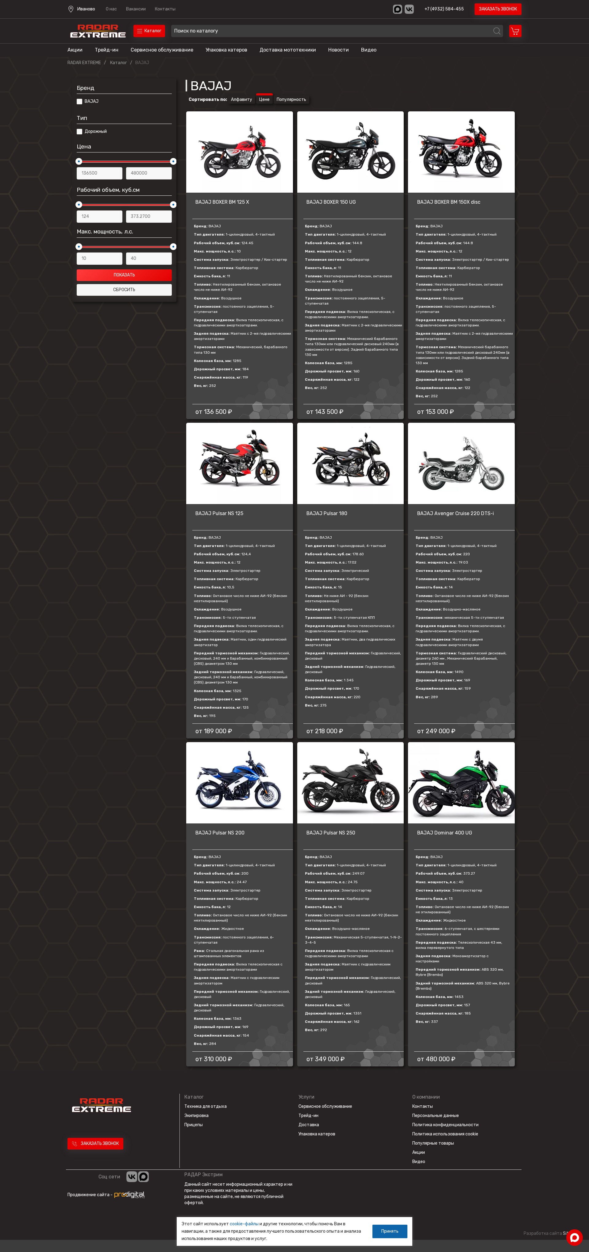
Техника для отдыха (205, 1106)
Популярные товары (433, 1143)
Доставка (308, 1124)
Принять (389, 1231)
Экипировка (196, 1115)
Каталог (194, 1097)
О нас (111, 9)
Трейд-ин (106, 50)
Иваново (86, 9)
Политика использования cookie (445, 1134)
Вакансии (136, 9)
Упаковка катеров (226, 50)
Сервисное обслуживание (162, 50)
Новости (338, 50)
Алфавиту (241, 99)
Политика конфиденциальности (445, 1124)
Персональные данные (435, 1115)
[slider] (78, 161)
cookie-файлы (244, 1224)
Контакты (165, 9)
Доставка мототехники (288, 50)
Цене (264, 99)
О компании (426, 1097)
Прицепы (193, 1124)
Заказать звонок (498, 9)
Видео (368, 50)
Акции (75, 50)
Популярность (291, 99)
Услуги (306, 1097)
